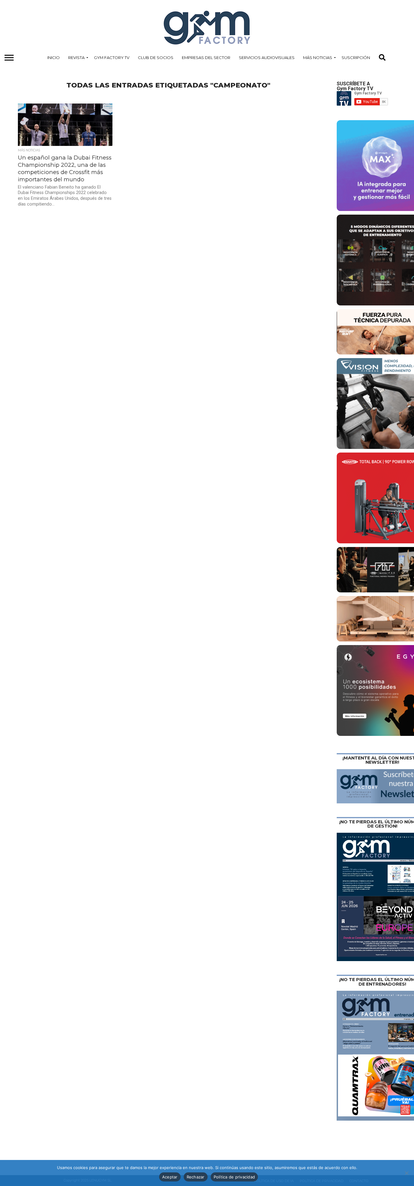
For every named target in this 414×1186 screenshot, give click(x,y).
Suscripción (356, 57)
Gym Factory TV (111, 57)
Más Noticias (317, 57)
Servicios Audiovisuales (267, 57)
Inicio (53, 57)
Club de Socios (155, 57)
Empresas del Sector (206, 57)
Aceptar (170, 1176)
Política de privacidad (234, 1176)
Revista (76, 57)
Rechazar (196, 1176)
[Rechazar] (406, 1173)
